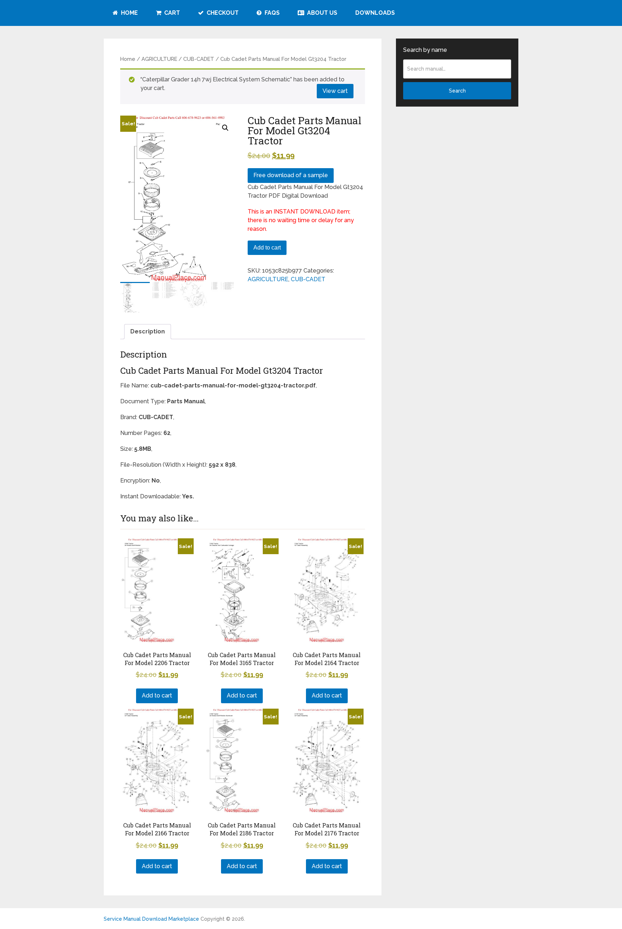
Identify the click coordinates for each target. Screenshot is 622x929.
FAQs (271, 12)
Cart (171, 12)
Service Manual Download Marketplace (151, 919)
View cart (335, 90)
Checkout (222, 12)
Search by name (425, 49)
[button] (225, 127)
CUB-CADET (198, 59)
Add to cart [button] (157, 695)
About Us (321, 12)
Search (457, 91)
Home (129, 12)
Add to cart (267, 247)
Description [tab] (147, 331)
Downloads (375, 12)
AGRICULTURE (159, 59)
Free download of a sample (290, 175)
